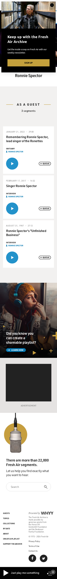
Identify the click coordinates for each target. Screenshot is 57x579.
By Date (6, 528)
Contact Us (33, 551)
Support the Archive (12, 544)
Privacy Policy (34, 541)
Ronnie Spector (15, 151)
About (6, 533)
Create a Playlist (11, 539)
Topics (6, 518)
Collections (9, 523)
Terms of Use (34, 546)
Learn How (17, 350)
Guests (6, 513)
